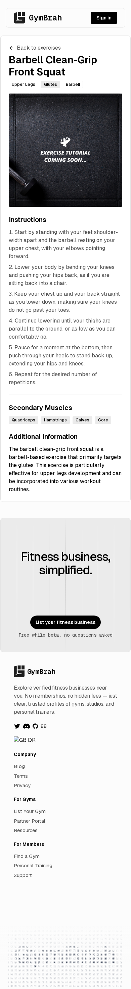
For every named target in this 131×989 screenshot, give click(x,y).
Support (23, 875)
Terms (21, 776)
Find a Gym (27, 856)
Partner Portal (29, 821)
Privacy (22, 785)
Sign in (104, 18)
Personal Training (33, 865)
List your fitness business (65, 622)
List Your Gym (30, 811)
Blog (19, 766)
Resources (26, 830)
